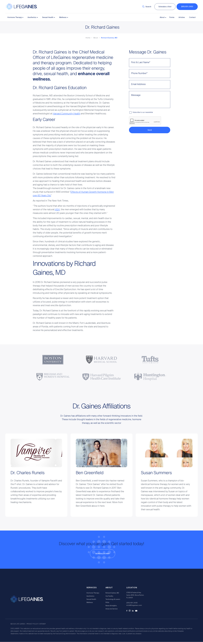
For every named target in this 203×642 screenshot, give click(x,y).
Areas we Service (112, 609)
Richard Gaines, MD (109, 38)
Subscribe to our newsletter (143, 112)
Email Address (138, 84)
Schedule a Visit (164, 7)
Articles (182, 17)
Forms (171, 17)
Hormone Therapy (14, 17)
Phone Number (139, 73)
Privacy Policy (32, 624)
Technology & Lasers (113, 599)
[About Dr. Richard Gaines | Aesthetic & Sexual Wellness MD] (21, 9)
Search (148, 7)
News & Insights (111, 606)
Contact (192, 17)
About (162, 17)
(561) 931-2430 (187, 6)
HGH (57, 209)
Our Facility (109, 596)
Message (136, 95)
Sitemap (42, 624)
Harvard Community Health (66, 114)
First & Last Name (140, 62)
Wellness (63, 17)
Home (88, 38)
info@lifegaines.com (134, 605)
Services (91, 588)
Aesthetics (32, 17)
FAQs (107, 602)
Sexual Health (47, 17)
